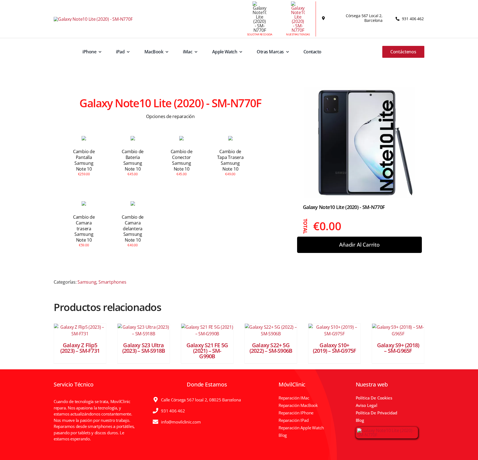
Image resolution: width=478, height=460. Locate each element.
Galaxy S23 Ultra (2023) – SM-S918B (143, 347)
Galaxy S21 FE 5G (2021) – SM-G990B (207, 350)
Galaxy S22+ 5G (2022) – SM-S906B (271, 347)
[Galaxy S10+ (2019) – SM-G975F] (334, 330)
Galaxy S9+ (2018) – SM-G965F (398, 347)
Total (305, 226)
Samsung (86, 282)
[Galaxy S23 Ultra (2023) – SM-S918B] (144, 330)
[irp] (387, 430)
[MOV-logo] (93, 19)
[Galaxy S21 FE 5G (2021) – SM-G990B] (207, 330)
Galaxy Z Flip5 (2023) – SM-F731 (80, 347)
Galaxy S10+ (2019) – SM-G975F (334, 347)
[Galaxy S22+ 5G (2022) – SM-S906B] (271, 330)
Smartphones (112, 282)
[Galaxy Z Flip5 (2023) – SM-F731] (80, 330)
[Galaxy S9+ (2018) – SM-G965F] (398, 330)
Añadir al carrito (359, 244)
